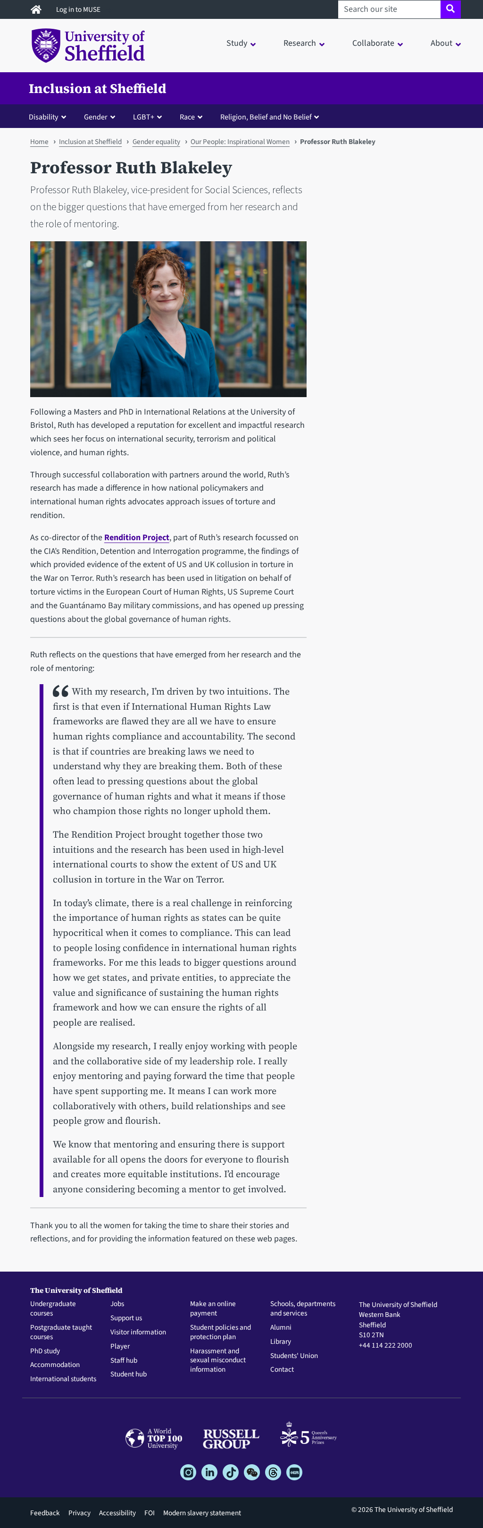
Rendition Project (136, 537)
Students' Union (294, 1356)
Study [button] (236, 43)
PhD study (45, 1351)
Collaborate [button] (373, 43)
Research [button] (299, 43)
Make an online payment (213, 1308)
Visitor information (138, 1332)
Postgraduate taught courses (61, 1332)
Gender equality (156, 141)
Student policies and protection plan (220, 1332)
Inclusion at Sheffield (98, 88)
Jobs (117, 1304)
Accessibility (117, 1513)
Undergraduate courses (53, 1308)
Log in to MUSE (79, 9)
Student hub (128, 1374)
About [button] (441, 43)
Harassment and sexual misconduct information (218, 1361)
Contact (282, 1370)
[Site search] (451, 9)
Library (280, 1342)
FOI (149, 1513)
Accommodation (55, 1365)
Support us (126, 1318)
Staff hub (123, 1361)
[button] (49, 116)
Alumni (280, 1328)
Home (39, 141)
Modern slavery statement (202, 1513)
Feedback (45, 1513)
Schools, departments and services (302, 1308)
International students (63, 1379)
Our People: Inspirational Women (240, 141)
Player (120, 1346)
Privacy (79, 1513)
